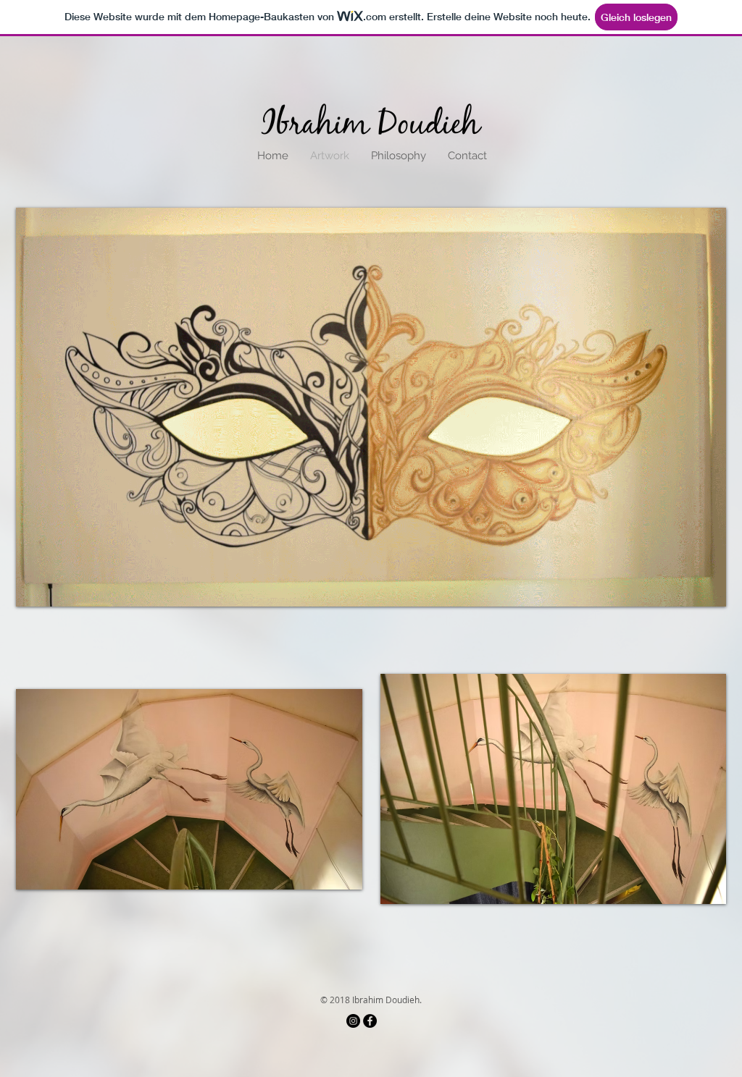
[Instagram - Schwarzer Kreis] (353, 1021)
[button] (371, 407)
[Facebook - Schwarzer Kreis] (370, 1021)
